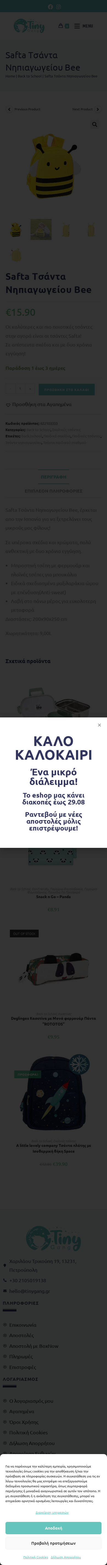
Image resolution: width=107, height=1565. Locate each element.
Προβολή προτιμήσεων (53, 1543)
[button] (99, 725)
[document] (53, 782)
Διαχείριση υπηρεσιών (52, 1512)
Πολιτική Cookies (35, 1557)
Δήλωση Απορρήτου (66, 1557)
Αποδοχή (53, 1528)
